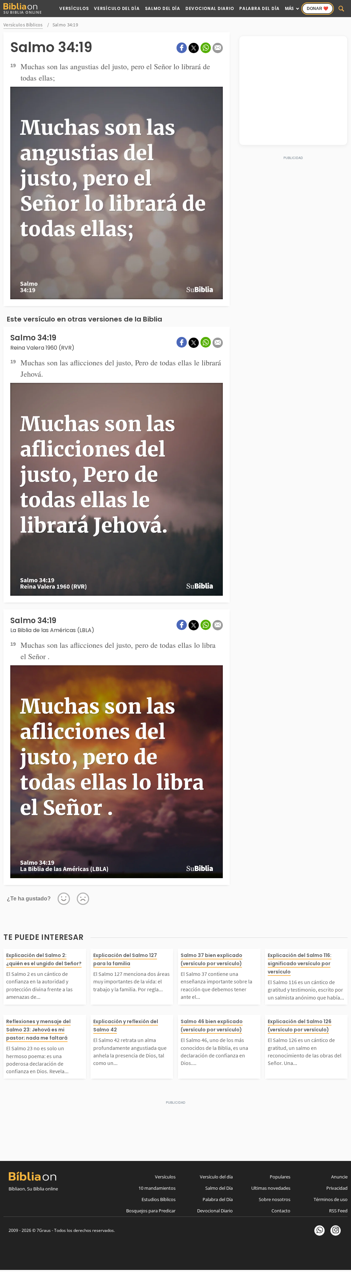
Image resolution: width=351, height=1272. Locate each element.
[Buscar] (341, 8)
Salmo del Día (162, 8)
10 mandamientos (157, 1188)
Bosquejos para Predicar (151, 1211)
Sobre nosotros (274, 1199)
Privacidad (337, 1188)
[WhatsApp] (319, 1230)
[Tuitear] (194, 48)
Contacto (280, 1211)
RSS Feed (338, 1211)
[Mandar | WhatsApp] (206, 48)
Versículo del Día (117, 8)
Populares (280, 1177)
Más (289, 8)
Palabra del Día (259, 8)
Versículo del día (216, 1177)
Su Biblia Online (22, 12)
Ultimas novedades (270, 1188)
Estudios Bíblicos (159, 1199)
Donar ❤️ (317, 8)
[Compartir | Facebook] (182, 48)
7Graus (44, 1230)
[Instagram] (335, 1230)
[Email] (218, 48)
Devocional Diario (209, 8)
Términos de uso (331, 1199)
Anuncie (339, 1177)
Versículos (74, 8)
